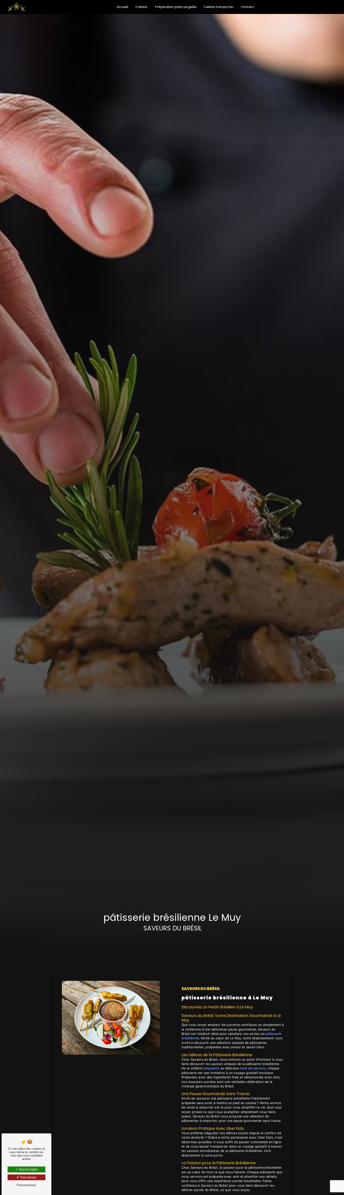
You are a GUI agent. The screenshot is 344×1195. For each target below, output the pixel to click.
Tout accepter (28, 1169)
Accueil (122, 7)
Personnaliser (26, 1185)
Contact (247, 7)
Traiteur (141, 7)
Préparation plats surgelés (175, 7)
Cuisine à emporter (219, 7)
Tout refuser (27, 1177)
